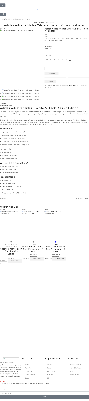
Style (49, 87)
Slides (52, 22)
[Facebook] (1, 381)
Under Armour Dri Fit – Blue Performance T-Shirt (56, 249)
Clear (69, 60)
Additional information (6, 105)
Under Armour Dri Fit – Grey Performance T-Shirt (33, 249)
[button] (2, 5)
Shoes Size (48, 55)
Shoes (15, 246)
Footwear (41, 22)
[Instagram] (4, 381)
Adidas (46, 36)
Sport (46, 87)
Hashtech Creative (44, 383)
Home (35, 22)
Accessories (83, 85)
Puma (11, 257)
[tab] (44, 104)
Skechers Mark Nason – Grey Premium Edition (11, 251)
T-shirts (33, 244)
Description (3, 103)
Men (47, 22)
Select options (15, 261)
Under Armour (33, 254)
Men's (70, 85)
